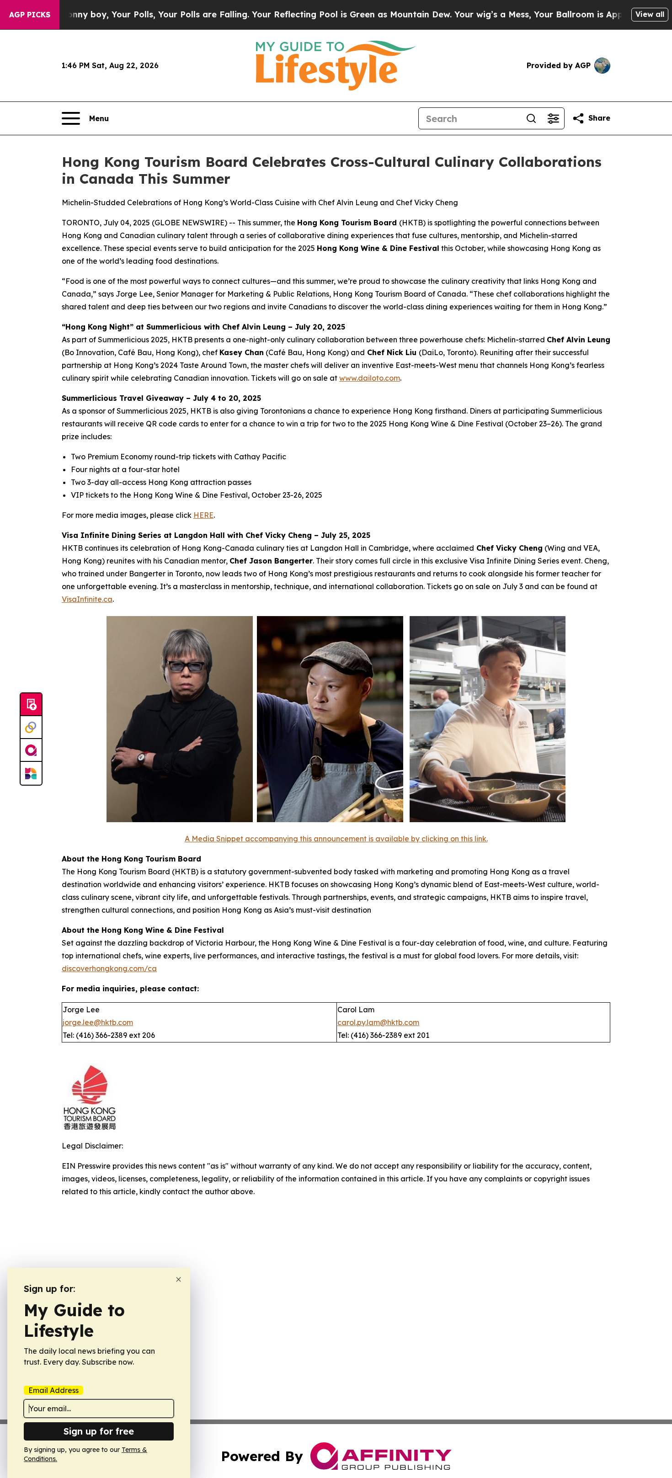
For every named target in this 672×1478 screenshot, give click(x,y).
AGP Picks (29, 14)
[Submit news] (31, 704)
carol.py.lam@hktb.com (378, 1022)
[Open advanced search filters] (553, 118)
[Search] (531, 118)
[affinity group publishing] (31, 750)
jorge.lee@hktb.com (98, 1022)
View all (649, 14)
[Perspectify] (31, 727)
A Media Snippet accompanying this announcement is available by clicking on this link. (336, 838)
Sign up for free (99, 1431)
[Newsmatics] (31, 773)
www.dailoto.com (369, 378)
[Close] (178, 1279)
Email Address (53, 1390)
